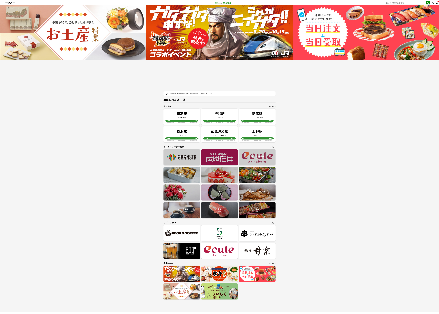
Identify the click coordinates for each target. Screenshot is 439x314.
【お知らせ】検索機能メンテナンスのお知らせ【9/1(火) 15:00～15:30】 (191, 94)
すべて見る (270, 106)
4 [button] (225, 90)
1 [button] (214, 90)
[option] (74, 32)
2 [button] (218, 90)
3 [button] (221, 90)
